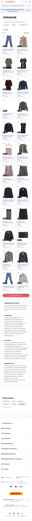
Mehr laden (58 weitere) (16, 295)
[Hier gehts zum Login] (22, 1)
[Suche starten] (29, 5)
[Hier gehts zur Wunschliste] (26, 1)
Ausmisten (16, 506)
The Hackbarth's (23, 24)
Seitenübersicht (6, 407)
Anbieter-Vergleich (25, 506)
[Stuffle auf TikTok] (22, 513)
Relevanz (26, 33)
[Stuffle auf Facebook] (13, 513)
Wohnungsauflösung (7, 506)
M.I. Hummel (6, 401)
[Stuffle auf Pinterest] (18, 513)
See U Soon (6, 24)
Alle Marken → (22, 404)
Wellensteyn (6, 404)
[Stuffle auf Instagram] (9, 513)
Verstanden (28, 10)
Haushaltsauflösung (21, 505)
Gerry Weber (14, 404)
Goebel (13, 401)
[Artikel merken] (4, 36)
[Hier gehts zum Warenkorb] (29, 1)
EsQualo (14, 24)
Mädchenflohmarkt (19, 499)
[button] (2, 2)
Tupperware (20, 401)
